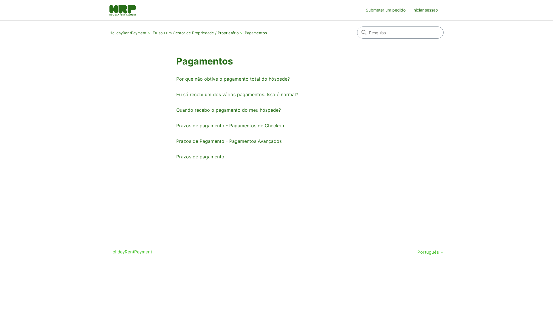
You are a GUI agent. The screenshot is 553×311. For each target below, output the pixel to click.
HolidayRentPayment (128, 33)
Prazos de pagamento (200, 157)
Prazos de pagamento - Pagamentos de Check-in (230, 125)
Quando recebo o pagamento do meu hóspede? (228, 110)
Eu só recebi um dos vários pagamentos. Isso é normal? (237, 94)
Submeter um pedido (386, 9)
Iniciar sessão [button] (425, 9)
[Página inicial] (122, 10)
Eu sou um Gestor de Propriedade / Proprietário (196, 33)
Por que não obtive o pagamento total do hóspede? (233, 79)
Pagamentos (256, 33)
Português (428, 252)
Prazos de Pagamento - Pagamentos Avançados (229, 141)
